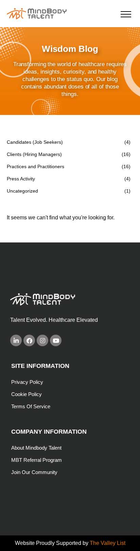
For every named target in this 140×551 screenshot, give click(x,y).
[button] (126, 14)
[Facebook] (29, 340)
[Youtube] (56, 340)
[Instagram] (42, 340)
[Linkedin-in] (16, 340)
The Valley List (107, 543)
